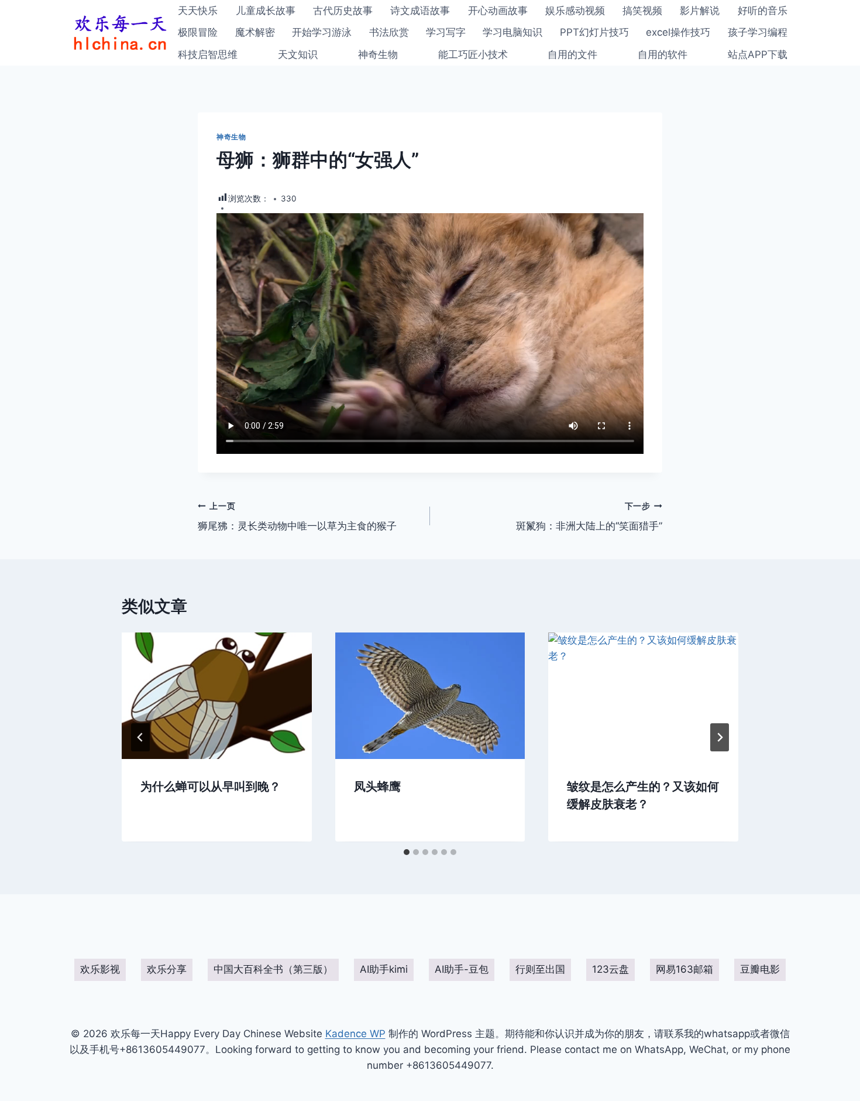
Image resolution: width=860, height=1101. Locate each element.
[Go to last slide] (140, 737)
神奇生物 (378, 54)
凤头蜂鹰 (377, 787)
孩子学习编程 (757, 32)
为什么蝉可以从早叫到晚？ (210, 787)
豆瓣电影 (760, 969)
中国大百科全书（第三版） (273, 969)
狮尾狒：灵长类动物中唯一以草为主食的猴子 (297, 516)
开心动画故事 (498, 10)
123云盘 (610, 969)
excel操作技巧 (678, 32)
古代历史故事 (343, 10)
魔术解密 (255, 32)
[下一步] (719, 737)
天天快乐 (198, 10)
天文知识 (298, 54)
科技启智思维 (208, 54)
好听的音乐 (762, 10)
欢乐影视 (100, 969)
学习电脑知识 (512, 32)
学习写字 (446, 32)
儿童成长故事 (265, 10)
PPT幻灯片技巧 (594, 32)
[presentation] (217, 695)
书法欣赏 (389, 32)
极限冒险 (198, 32)
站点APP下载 (757, 54)
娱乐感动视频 (575, 10)
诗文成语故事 (420, 10)
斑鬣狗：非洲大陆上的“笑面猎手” (589, 516)
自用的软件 (662, 54)
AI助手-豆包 (462, 969)
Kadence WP (355, 1034)
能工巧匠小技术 (473, 54)
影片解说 (700, 10)
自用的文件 (572, 54)
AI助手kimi (384, 969)
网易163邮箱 (684, 969)
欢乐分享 (167, 969)
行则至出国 (540, 969)
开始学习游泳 (322, 32)
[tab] (407, 852)
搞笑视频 (642, 10)
